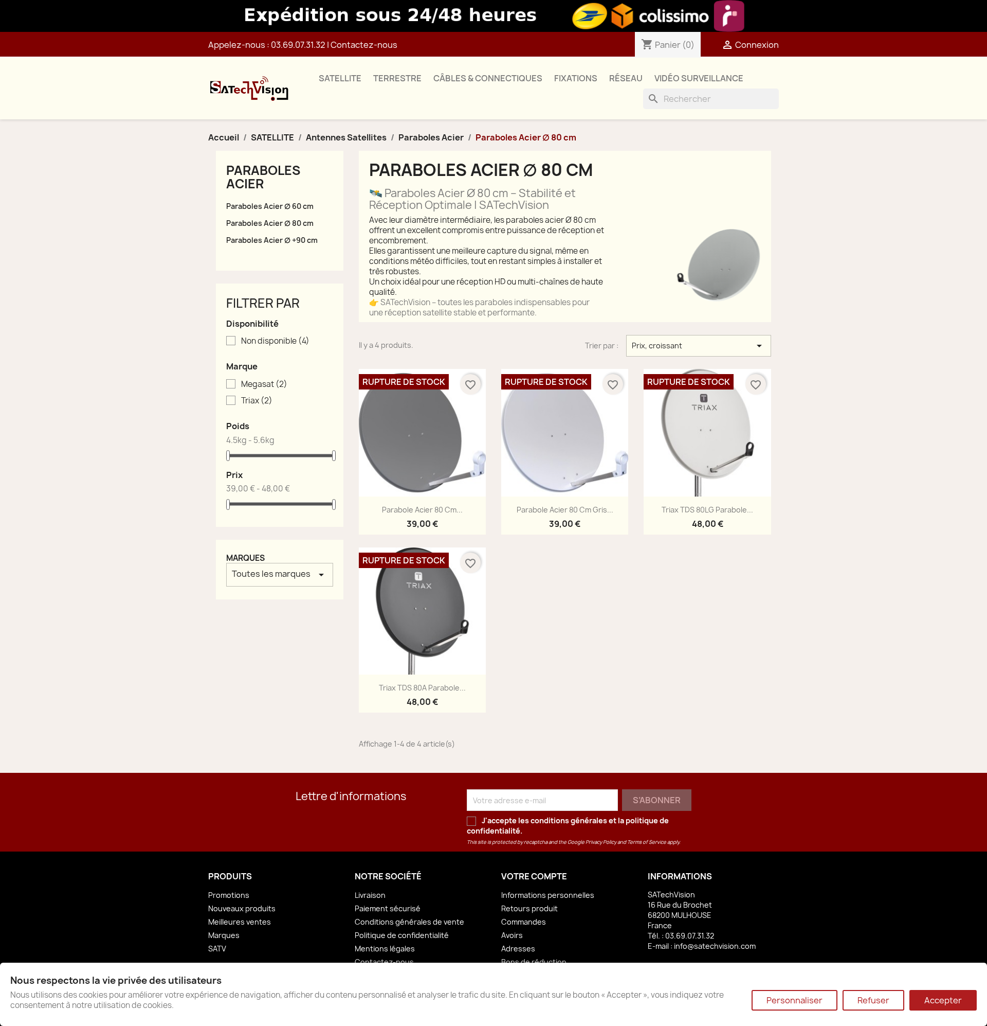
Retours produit (529, 908)
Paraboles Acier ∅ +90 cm (272, 240)
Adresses (518, 948)
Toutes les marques (279, 574)
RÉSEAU (626, 78)
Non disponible (275, 341)
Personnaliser (794, 1000)
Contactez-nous (364, 44)
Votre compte (534, 876)
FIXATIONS (575, 78)
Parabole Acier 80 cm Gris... (565, 510)
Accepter (943, 1000)
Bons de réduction (533, 962)
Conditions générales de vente (409, 922)
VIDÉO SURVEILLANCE (698, 78)
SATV (217, 948)
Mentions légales (385, 948)
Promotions (228, 895)
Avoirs (512, 935)
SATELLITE (340, 78)
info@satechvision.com (715, 946)
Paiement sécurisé (388, 908)
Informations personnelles (547, 895)
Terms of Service (646, 842)
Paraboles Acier (263, 177)
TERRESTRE (397, 78)
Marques (245, 558)
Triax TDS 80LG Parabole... (707, 510)
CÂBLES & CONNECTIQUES (487, 78)
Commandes (523, 922)
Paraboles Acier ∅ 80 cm (270, 223)
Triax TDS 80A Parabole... (422, 688)
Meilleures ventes (239, 922)
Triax (256, 401)
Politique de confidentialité (402, 935)
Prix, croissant (698, 346)
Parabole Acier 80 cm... (422, 510)
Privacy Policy (601, 842)
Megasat (264, 384)
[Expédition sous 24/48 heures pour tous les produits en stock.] (493, 16)
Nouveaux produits (242, 908)
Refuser (873, 1000)
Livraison (370, 895)
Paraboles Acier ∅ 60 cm (270, 206)
